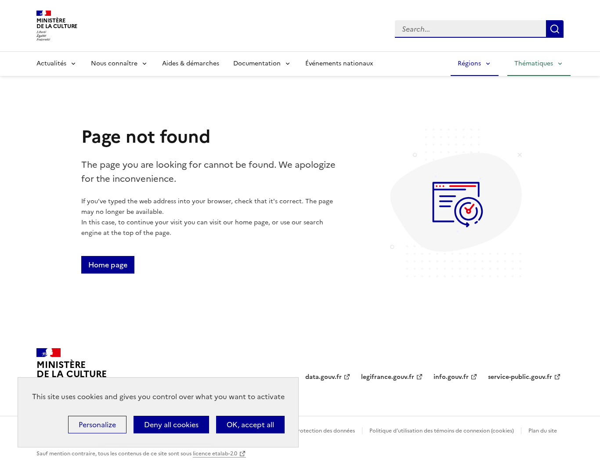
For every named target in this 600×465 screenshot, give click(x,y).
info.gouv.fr (451, 377)
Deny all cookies (171, 424)
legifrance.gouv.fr (387, 377)
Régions (469, 63)
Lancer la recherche (555, 29)
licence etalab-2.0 (215, 454)
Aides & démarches (190, 63)
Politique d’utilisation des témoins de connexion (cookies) (441, 431)
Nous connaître (114, 63)
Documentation (257, 63)
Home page (107, 265)
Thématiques (533, 63)
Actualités (51, 63)
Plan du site (542, 431)
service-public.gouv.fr (520, 377)
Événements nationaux (339, 63)
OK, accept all (250, 424)
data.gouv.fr (323, 377)
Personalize (97, 424)
